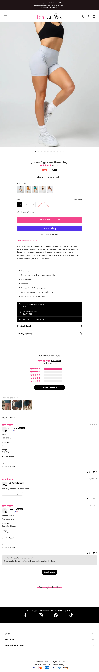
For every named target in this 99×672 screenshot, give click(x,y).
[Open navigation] (5, 16)
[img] (7, 424)
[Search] (88, 16)
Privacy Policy (58, 664)
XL (47, 204)
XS (20, 204)
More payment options (49, 234)
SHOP (7, 634)
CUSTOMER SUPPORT (14, 645)
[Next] (68, 151)
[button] (46, 165)
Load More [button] (49, 572)
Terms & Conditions (43, 664)
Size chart (78, 199)
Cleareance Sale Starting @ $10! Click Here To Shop (49, 5)
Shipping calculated (44, 177)
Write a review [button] (50, 387)
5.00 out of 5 (56, 360)
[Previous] (30, 151)
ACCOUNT (9, 639)
